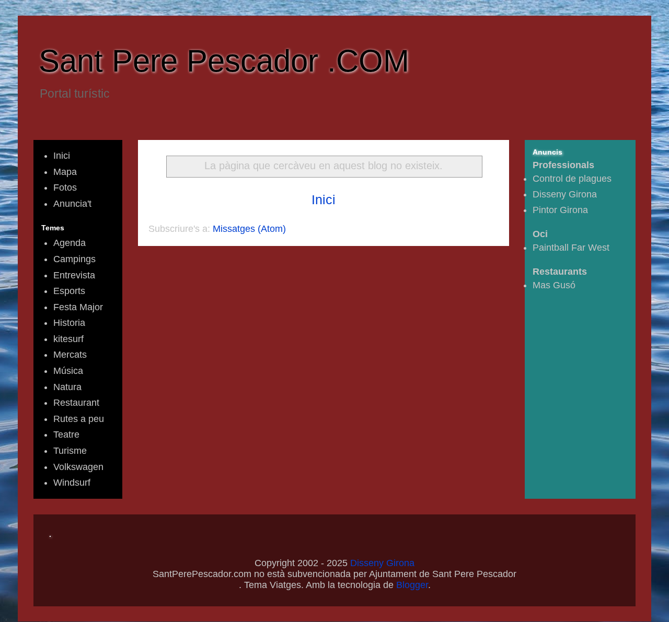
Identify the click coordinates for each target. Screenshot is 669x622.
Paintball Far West (571, 247)
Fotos (65, 187)
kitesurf (68, 339)
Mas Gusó (554, 285)
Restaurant (76, 402)
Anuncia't (72, 203)
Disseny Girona (565, 194)
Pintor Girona (560, 210)
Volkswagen (78, 467)
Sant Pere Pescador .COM (224, 60)
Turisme (70, 450)
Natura (67, 387)
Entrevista (74, 275)
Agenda (69, 243)
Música (68, 371)
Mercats (70, 354)
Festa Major (78, 307)
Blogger (412, 585)
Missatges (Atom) (249, 229)
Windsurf (71, 482)
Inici (324, 199)
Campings (74, 259)
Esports (69, 291)
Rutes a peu (78, 419)
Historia (69, 323)
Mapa (65, 172)
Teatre (66, 434)
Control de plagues (572, 178)
